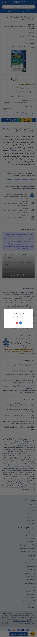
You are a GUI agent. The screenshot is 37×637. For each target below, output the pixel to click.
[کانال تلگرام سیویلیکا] (20, 323)
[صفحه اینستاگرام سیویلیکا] (16, 323)
